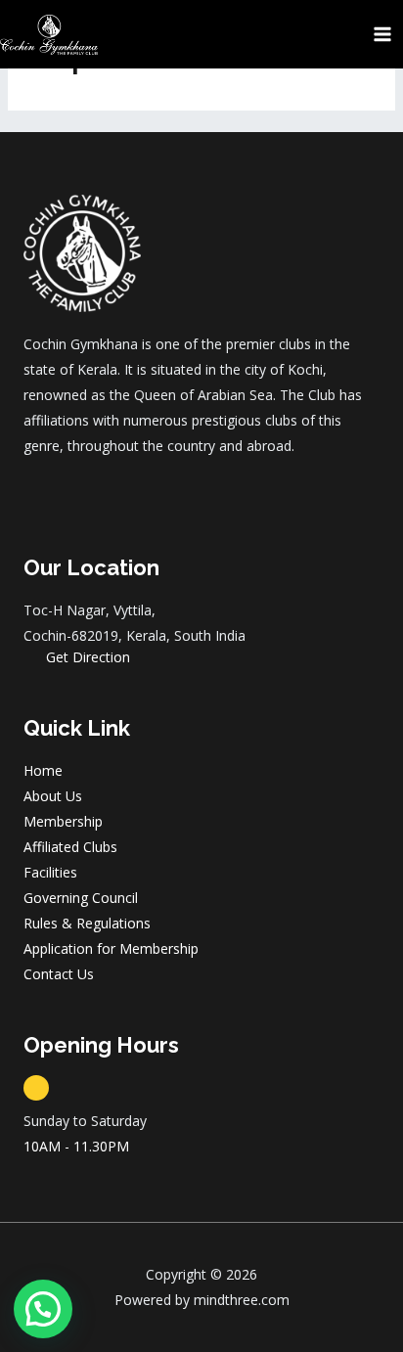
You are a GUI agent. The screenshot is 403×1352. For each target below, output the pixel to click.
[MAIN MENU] (382, 34)
